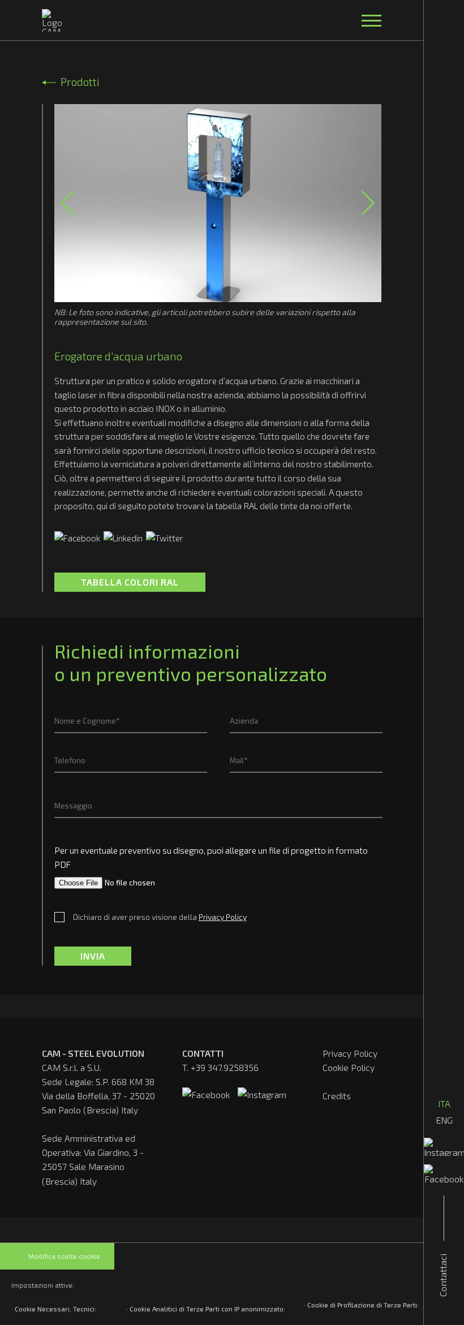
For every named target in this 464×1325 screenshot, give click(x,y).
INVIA (92, 955)
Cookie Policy (349, 1067)
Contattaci (442, 1275)
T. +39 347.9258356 (220, 1067)
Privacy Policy (350, 1053)
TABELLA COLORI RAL (130, 582)
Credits (337, 1095)
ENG (444, 1120)
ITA (444, 1103)
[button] (67, 203)
